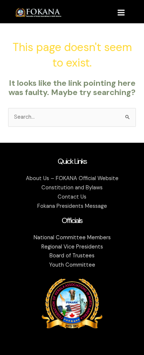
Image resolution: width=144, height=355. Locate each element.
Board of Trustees (72, 255)
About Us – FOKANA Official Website (72, 178)
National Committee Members (72, 237)
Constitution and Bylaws (72, 187)
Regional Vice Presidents (72, 246)
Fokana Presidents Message (72, 206)
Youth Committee (72, 264)
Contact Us (72, 196)
